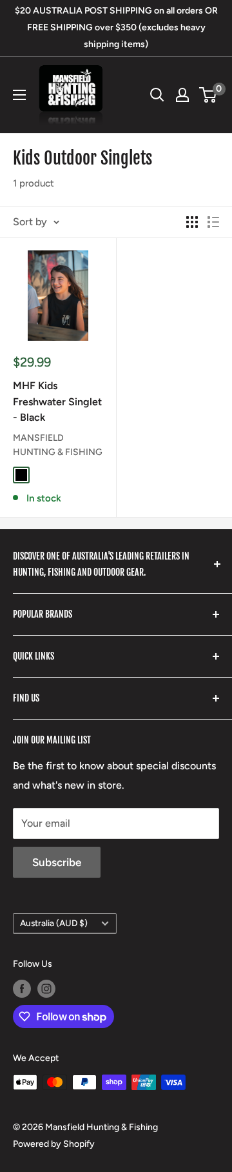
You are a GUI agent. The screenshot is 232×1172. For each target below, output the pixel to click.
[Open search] (157, 95)
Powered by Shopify (54, 1143)
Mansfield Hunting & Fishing (57, 445)
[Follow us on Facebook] (22, 989)
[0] (208, 95)
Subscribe (56, 862)
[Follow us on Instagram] (46, 989)
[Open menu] (19, 95)
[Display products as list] (213, 222)
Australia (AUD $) (54, 923)
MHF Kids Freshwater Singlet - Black (57, 401)
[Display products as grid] (192, 222)
